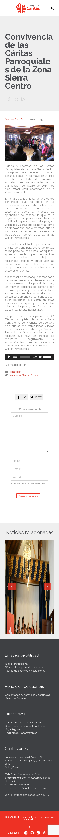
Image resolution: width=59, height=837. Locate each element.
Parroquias (14, 375)
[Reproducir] (9, 357)
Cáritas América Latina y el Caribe (24, 722)
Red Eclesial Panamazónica (21, 732)
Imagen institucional (16, 663)
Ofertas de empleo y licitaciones (24, 667)
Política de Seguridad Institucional (25, 670)
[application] (29, 357)
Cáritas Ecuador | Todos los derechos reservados (34, 818)
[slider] (47, 357)
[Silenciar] (40, 357)
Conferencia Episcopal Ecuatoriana (25, 726)
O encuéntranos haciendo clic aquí (25, 794)
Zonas (34, 375)
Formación (14, 371)
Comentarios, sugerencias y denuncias (27, 694)
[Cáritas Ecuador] (31, 8)
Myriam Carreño (14, 119)
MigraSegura (12, 729)
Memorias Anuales (15, 698)
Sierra (25, 375)
